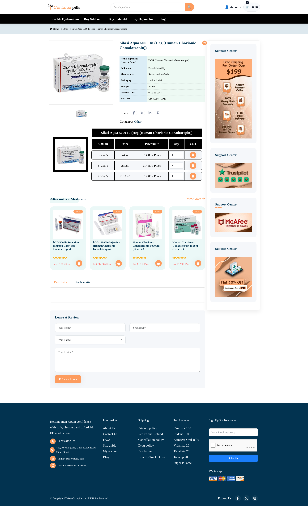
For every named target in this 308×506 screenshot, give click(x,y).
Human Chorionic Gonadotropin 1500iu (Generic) (185, 246)
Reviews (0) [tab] (83, 282)
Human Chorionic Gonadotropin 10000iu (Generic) (146, 246)
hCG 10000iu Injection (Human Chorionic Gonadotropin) (106, 246)
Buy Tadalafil (118, 19)
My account (110, 451)
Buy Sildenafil (93, 19)
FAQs (106, 439)
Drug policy (146, 445)
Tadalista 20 (181, 451)
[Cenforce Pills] (64, 7)
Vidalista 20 (181, 445)
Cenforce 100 (182, 428)
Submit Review (69, 379)
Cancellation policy (151, 439)
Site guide (109, 445)
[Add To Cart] (79, 263)
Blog (162, 19)
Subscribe (233, 458)
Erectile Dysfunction (64, 19)
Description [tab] (61, 282)
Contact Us (110, 434)
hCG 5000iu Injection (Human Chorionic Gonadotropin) (66, 246)
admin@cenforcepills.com (70, 458)
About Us (109, 428)
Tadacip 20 (181, 457)
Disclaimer (145, 451)
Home (56, 29)
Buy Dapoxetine (143, 19)
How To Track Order (151, 457)
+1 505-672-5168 (66, 441)
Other (65, 29)
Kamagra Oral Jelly (186, 439)
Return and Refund (150, 434)
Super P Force (183, 462)
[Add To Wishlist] (204, 43)
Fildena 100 (181, 434)
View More (194, 199)
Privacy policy (147, 428)
